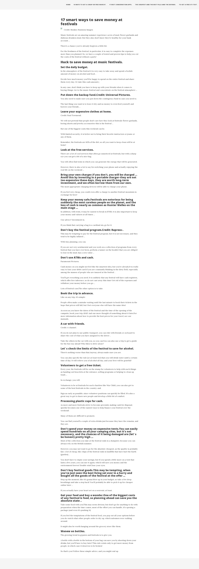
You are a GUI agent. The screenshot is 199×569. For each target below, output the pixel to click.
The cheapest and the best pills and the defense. (155, 5)
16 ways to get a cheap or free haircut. (90, 5)
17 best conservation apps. (120, 5)
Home (68, 5)
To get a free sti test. (188, 5)
